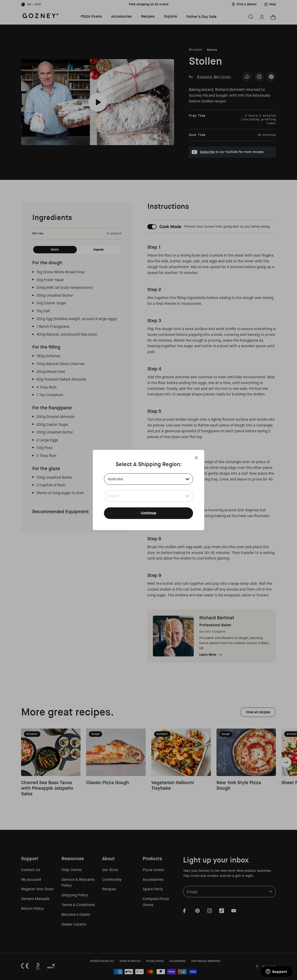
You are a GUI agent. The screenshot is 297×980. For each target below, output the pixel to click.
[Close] (196, 457)
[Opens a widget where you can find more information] (276, 972)
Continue (148, 513)
